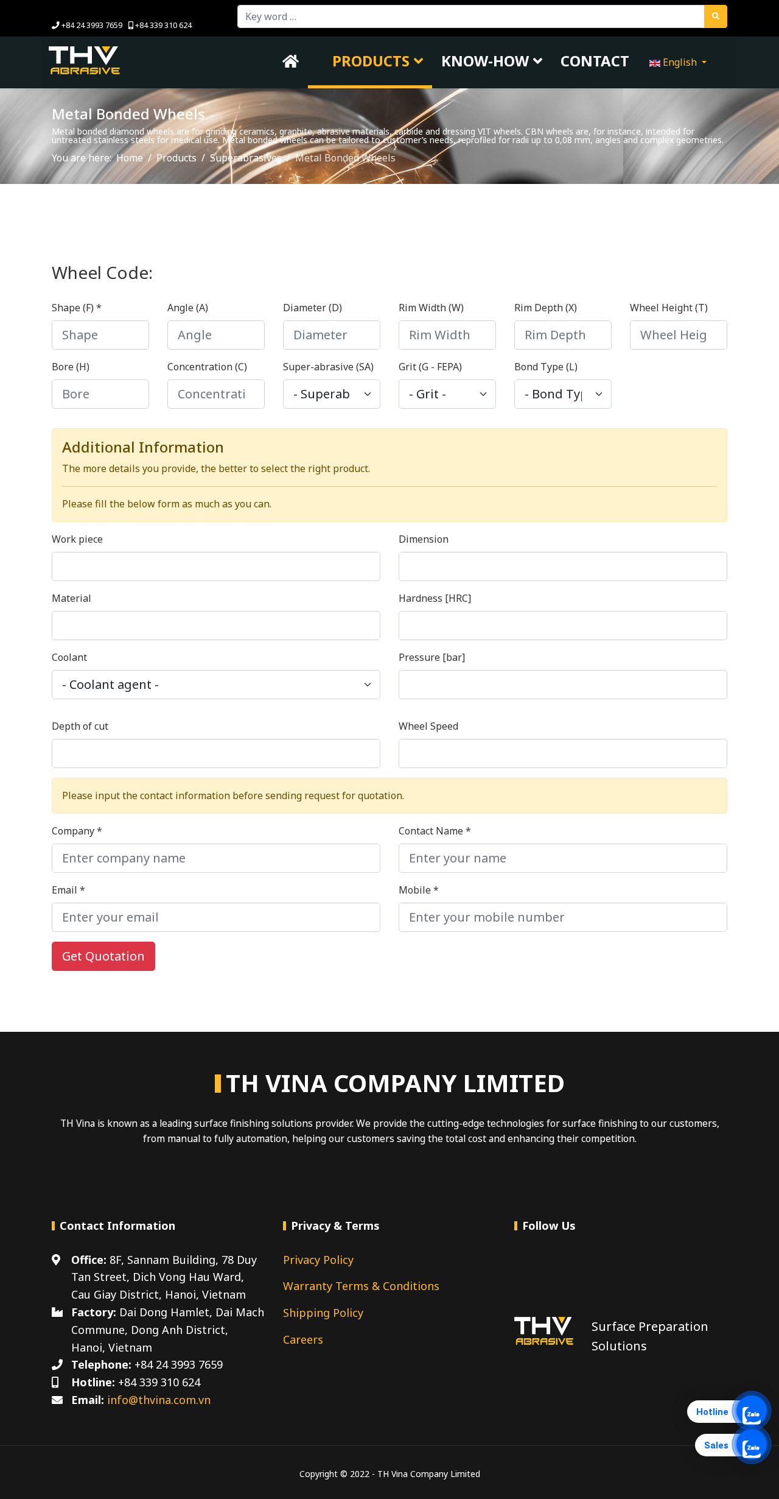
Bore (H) (70, 366)
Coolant (69, 657)
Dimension (424, 539)
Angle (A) (187, 307)
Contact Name (435, 831)
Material (71, 598)
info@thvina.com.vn (159, 1399)
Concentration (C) (207, 366)
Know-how (485, 61)
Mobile (419, 890)
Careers (303, 1339)
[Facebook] (55, 11)
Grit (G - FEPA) (430, 366)
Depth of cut (80, 726)
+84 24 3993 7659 (91, 25)
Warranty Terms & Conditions (361, 1286)
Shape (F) (77, 307)
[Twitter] (556, 1271)
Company (77, 831)
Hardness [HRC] (435, 598)
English (679, 62)
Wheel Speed (428, 726)
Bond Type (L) (546, 366)
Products (369, 61)
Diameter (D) (312, 307)
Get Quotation (103, 956)
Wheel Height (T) (669, 307)
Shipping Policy (323, 1312)
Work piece (77, 539)
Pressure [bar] (432, 657)
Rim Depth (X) (545, 307)
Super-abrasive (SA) (328, 366)
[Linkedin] (92, 11)
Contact (595, 61)
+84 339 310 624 (163, 25)
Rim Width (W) (431, 307)
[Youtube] (74, 11)
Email (68, 890)
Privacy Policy (318, 1259)
